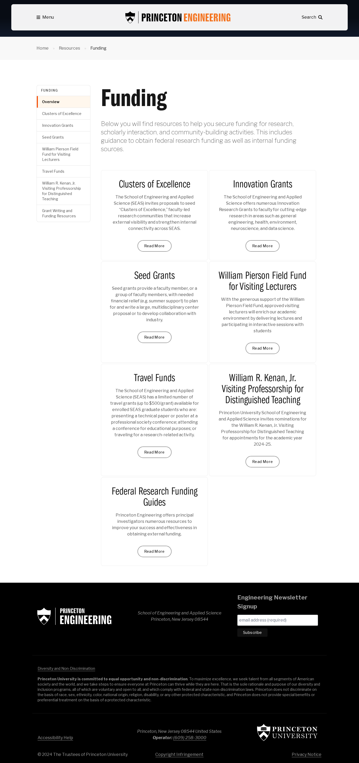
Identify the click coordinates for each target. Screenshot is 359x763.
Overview (50, 101)
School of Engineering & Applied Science (74, 616)
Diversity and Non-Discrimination (66, 668)
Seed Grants (53, 137)
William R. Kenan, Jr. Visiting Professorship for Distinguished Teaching (61, 191)
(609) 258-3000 (189, 737)
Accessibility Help (55, 737)
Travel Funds (53, 171)
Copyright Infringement (179, 754)
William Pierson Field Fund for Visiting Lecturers (60, 154)
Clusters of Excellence (61, 113)
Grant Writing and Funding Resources (59, 213)
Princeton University (287, 732)
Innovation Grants (57, 125)
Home (43, 48)
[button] (45, 17)
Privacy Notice (306, 754)
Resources (69, 48)
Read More (154, 246)
